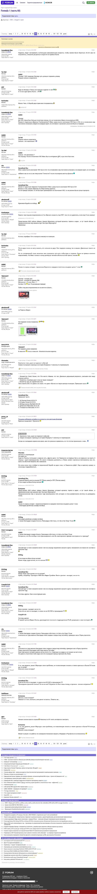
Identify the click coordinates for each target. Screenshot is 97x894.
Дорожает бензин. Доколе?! (11, 797)
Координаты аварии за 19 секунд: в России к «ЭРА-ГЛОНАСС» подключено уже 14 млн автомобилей (30, 815)
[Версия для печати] (89, 34)
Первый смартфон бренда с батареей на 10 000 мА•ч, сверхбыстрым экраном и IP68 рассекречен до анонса (33, 826)
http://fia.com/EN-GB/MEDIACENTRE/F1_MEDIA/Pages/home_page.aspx (22, 45)
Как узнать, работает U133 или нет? (13, 859)
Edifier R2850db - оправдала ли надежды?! (15, 789)
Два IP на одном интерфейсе (12, 842)
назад (10, 34)
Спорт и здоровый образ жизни (8, 8)
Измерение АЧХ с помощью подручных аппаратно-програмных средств (23, 780)
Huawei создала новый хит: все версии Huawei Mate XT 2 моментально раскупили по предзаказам (30, 830)
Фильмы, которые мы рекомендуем (13, 774)
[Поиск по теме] (91, 34)
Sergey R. (17, 20)
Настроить (75, 892)
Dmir (35, 387)
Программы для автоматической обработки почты (17, 847)
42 (30, 34)
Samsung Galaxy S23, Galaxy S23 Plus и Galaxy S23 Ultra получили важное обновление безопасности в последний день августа (38, 821)
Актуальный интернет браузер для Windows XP (16, 764)
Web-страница (5, 122)
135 (58, 34)
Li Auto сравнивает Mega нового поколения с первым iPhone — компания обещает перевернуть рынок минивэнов (35, 819)
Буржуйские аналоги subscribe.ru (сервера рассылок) (18, 855)
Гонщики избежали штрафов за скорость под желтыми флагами (40, 419)
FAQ (31, 885)
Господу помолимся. (9, 791)
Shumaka (23, 271)
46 (41, 34)
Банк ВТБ (6, 795)
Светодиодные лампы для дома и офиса (15, 778)
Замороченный (31, 271)
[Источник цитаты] (61, 76)
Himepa (46, 368)
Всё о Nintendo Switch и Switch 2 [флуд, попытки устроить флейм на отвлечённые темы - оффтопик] (31, 782)
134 (54, 34)
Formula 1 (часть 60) (10, 10)
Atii (33, 368)
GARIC (31, 387)
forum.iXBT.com (38, 889)
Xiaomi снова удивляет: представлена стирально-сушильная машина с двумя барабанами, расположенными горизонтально (38, 817)
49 (49, 34)
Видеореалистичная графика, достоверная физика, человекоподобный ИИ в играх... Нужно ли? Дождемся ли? (34, 776)
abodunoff (23, 107)
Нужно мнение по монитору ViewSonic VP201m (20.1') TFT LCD (20, 849)
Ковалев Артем (39, 368)
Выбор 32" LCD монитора (10, 761)
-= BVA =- (11, 20)
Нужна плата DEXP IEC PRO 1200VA (14, 805)
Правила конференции (19, 885)
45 (38, 34)
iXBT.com (5, 889)
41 (27, 34)
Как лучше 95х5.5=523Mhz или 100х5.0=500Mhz (16, 851)
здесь (16, 16)
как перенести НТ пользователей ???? (14, 840)
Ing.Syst (23, 160)
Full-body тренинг (9, 757)
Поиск (28, 885)
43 (33, 34)
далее (64, 34)
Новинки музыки (8, 784)
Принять (66, 892)
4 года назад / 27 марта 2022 (27, 50)
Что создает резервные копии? (12, 793)
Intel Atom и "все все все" (11, 766)
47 (43, 34)
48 (46, 34)
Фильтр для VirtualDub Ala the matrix (15, 809)
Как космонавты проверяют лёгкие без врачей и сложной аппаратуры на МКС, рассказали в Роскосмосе (32, 835)
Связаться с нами (7, 885)
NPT (22, 368)
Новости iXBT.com (7, 812)
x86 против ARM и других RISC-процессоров (16, 786)
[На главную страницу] (7, 3)
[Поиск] (83, 2)
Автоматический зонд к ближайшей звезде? (16, 857)
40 (25, 34)
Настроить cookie (20, 887)
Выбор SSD (7, 770)
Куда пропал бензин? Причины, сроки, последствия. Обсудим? (21, 768)
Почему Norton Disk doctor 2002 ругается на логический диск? (20, 853)
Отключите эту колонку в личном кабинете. (13, 862)
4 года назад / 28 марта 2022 (27, 416)
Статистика (36, 885)
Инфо (93, 50)
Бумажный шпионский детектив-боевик (15, 807)
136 (61, 34)
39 (22, 34)
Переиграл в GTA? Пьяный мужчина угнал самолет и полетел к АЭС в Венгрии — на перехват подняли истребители (35, 833)
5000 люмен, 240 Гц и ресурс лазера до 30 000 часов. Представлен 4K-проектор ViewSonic (28, 828)
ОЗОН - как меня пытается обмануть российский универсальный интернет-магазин (26, 759)
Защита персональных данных (34, 887)
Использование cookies (8, 887)
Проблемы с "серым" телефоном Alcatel (15, 845)
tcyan (22, 20)
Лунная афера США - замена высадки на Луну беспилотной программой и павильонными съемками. (31, 772)
